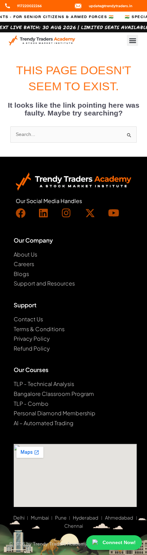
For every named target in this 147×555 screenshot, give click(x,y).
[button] (132, 40)
